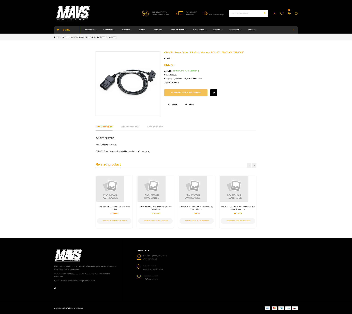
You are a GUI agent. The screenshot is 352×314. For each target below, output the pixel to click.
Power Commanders (194, 78)
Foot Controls (178, 30)
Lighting (217, 30)
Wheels (251, 30)
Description (104, 126)
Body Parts (108, 30)
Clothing (126, 30)
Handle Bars (199, 30)
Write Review (130, 126)
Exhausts (158, 30)
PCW (177, 82)
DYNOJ (172, 82)
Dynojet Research (179, 78)
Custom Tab (155, 126)
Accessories (89, 30)
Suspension (234, 30)
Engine (142, 30)
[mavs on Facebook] (293, 30)
